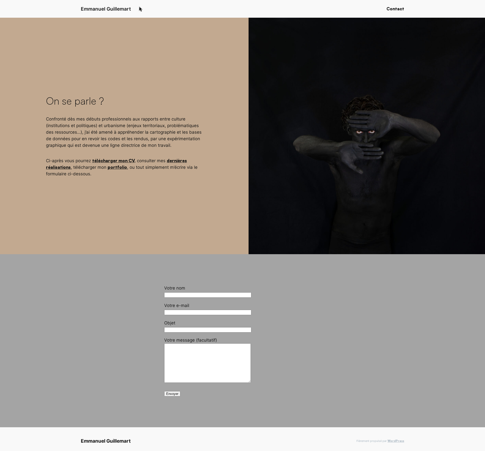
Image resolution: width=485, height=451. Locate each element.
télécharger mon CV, (114, 160)
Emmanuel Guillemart (106, 9)
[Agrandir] (478, 24)
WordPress (395, 441)
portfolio (117, 167)
